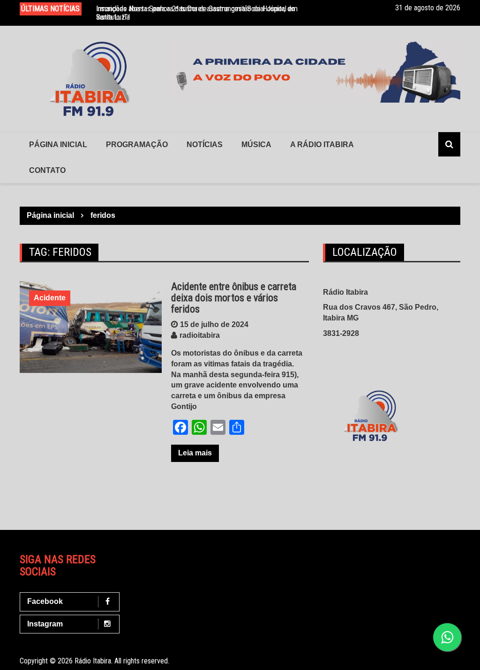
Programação (137, 145)
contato (47, 170)
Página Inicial (58, 145)
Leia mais (195, 453)
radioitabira (200, 335)
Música (256, 145)
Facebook (45, 601)
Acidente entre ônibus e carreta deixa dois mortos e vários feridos (233, 298)
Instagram (45, 624)
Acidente (50, 298)
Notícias (205, 145)
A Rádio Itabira (322, 145)
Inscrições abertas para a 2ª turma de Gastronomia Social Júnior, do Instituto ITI (195, 13)
